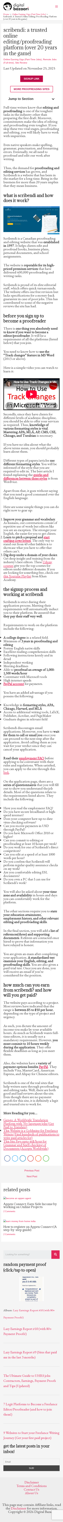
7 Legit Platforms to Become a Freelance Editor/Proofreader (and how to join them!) (30, 1409)
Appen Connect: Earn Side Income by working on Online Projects (30, 1205)
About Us (31, 1493)
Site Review (21, 63)
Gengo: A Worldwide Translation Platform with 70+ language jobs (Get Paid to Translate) (28, 1123)
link (6, 772)
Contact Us (31, 1489)
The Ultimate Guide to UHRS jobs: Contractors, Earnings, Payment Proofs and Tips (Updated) (29, 1380)
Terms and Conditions (31, 1486)
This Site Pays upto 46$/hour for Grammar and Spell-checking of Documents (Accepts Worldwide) (25, 1145)
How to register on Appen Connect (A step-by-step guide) (30, 1228)
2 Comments (9, 1211)
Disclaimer (31, 1482)
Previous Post (31, 1170)
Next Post (32, 1176)
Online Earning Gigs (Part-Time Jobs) (22, 59)
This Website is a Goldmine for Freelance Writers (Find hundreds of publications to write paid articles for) (31, 1134)
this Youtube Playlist (17, 576)
